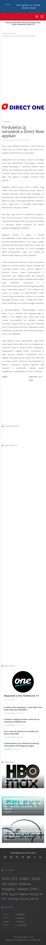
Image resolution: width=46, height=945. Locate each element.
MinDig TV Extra (19, 899)
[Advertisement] (23, 63)
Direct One (33, 377)
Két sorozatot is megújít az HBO (19, 781)
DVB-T (34, 889)
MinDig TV (36, 894)
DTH (5, 878)
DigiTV (14, 894)
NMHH (24, 894)
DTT (5, 700)
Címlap (4, 33)
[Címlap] (6, 5)
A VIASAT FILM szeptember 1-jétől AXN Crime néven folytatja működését (23, 708)
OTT (40, 377)
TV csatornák (9, 713)
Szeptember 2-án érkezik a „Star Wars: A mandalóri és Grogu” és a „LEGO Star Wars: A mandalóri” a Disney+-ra (22, 833)
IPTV (5, 894)
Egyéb (6, 921)
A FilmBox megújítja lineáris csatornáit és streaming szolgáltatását (22, 720)
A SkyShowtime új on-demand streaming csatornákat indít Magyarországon (21, 744)
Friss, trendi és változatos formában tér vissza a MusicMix (21, 732)
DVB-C (24, 878)
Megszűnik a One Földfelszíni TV (21, 695)
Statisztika (21, 918)
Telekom (23, 889)
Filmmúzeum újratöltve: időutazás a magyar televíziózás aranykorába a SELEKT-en (23, 23)
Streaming (12, 33)
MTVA (34, 899)
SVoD (31, 380)
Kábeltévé (20, 914)
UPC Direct (9, 884)
